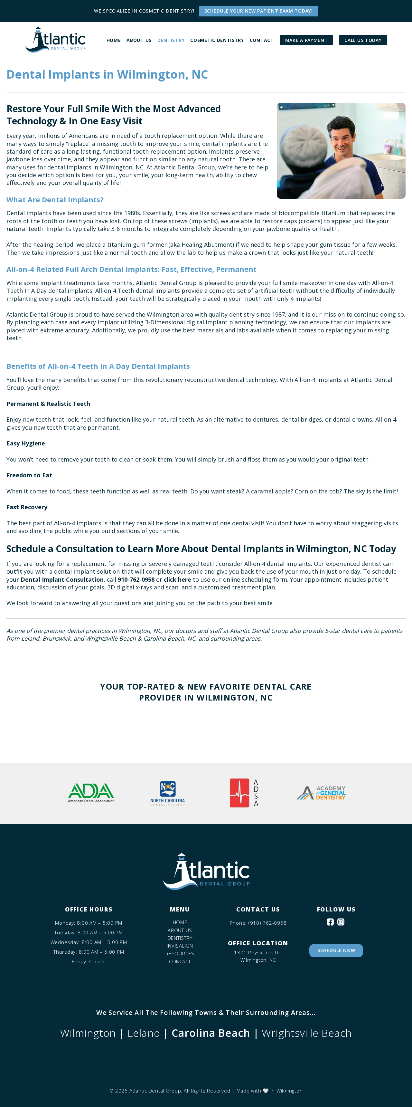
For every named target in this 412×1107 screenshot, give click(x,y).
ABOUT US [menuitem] (139, 40)
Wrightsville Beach (306, 1033)
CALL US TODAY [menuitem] (362, 40)
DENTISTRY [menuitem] (170, 40)
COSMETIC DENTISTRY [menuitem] (217, 40)
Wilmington (88, 1033)
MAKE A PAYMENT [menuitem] (306, 40)
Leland (143, 1033)
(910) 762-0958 (267, 923)
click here (177, 579)
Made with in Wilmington (270, 1090)
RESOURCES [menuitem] (179, 953)
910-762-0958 (136, 579)
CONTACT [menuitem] (262, 40)
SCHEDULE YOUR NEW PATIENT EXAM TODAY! (258, 11)
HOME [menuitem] (114, 40)
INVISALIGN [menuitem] (180, 946)
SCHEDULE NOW (336, 950)
